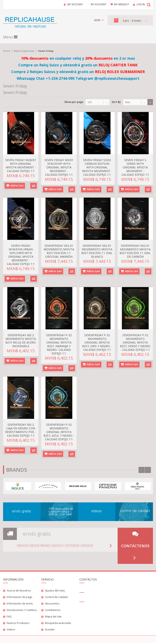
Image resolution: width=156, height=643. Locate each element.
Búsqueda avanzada (58, 623)
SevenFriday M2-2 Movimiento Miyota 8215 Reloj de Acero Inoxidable (20, 340)
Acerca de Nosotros (19, 590)
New (127, 102)
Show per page (73, 102)
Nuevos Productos (18, 623)
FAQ (9, 616)
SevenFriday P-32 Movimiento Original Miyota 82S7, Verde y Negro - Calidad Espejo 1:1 (135, 342)
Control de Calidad (56, 597)
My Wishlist (121, 4)
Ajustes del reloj (55, 590)
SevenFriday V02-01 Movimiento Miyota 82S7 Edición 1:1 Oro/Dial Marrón (59, 251)
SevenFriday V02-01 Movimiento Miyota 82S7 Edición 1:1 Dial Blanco (97, 251)
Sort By (116, 102)
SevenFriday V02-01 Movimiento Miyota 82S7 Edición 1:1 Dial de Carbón (135, 251)
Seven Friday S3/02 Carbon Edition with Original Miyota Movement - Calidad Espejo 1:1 (97, 167)
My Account (75, 4)
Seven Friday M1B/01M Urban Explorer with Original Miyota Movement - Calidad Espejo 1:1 (21, 255)
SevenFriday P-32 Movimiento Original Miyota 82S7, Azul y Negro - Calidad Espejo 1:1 (59, 432)
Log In (141, 4)
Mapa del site (53, 616)
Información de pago (19, 597)
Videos (11, 629)
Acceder (50, 629)
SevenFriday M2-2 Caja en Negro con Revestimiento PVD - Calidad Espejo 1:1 (20, 430)
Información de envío (20, 603)
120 (90, 102)
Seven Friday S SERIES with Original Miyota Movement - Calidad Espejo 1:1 (135, 167)
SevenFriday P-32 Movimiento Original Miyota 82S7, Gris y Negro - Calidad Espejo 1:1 (97, 342)
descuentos (52, 603)
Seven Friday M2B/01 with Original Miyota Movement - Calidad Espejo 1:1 (20, 165)
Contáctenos (135, 545)
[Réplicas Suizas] (30, 22)
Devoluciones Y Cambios (22, 610)
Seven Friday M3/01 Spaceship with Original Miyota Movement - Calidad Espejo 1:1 (58, 167)
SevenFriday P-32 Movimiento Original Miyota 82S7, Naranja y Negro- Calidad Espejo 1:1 (59, 344)
